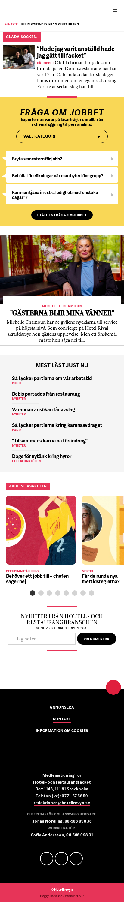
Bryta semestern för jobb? (37, 159)
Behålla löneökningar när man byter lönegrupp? (58, 175)
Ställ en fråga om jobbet (62, 215)
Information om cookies (62, 731)
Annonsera (62, 708)
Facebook (46, 858)
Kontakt (62, 719)
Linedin (61, 858)
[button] (32, 593)
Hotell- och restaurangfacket (62, 782)
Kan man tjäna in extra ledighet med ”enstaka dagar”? (55, 195)
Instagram (76, 858)
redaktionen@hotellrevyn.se (62, 802)
